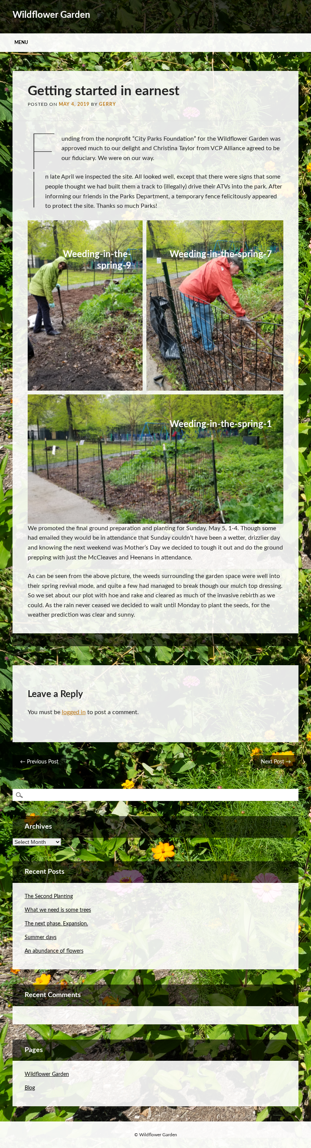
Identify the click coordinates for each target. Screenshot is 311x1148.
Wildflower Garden (51, 15)
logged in (74, 712)
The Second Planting (49, 896)
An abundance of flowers (54, 951)
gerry (107, 104)
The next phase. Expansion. (56, 924)
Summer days (41, 937)
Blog (30, 1088)
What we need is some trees (58, 910)
